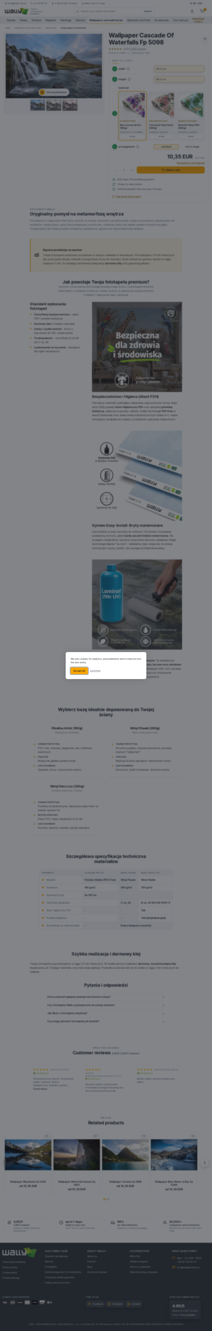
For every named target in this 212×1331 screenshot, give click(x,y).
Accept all (79, 670)
